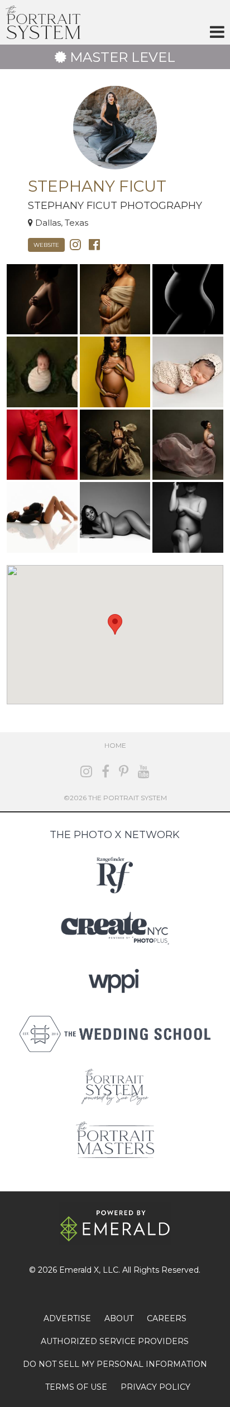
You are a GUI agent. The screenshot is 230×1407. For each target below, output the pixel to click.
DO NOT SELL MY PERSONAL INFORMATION (115, 1364)
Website (46, 245)
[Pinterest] (123, 771)
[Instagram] (75, 243)
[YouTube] (144, 771)
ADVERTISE (67, 1318)
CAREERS (166, 1318)
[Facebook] (94, 243)
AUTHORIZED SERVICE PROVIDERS (115, 1341)
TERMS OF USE (76, 1387)
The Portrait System (43, 22)
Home (115, 745)
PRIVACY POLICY (155, 1387)
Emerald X (79, 1270)
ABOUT (118, 1318)
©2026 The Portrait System (115, 797)
